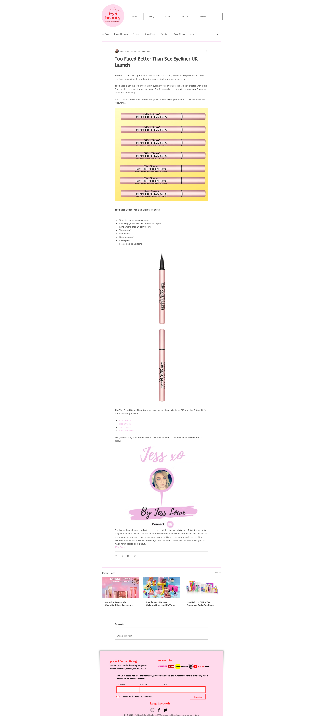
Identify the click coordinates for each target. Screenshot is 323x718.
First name (121, 684)
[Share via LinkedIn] (128, 556)
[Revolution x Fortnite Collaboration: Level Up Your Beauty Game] (161, 587)
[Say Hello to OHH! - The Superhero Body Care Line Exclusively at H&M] (202, 587)
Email (165, 684)
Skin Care (164, 34)
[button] (217, 34)
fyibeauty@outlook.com (135, 668)
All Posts (105, 34)
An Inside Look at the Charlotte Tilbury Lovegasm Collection (118, 603)
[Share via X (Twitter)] (122, 556)
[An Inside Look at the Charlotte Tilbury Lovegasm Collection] (120, 587)
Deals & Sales (179, 34)
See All (218, 573)
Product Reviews (121, 34)
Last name (143, 684)
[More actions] (206, 51)
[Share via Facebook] (116, 556)
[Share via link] (134, 556)
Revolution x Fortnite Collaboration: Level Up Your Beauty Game (160, 603)
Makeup (136, 34)
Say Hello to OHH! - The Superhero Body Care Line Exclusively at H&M (199, 603)
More (192, 34)
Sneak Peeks (150, 34)
